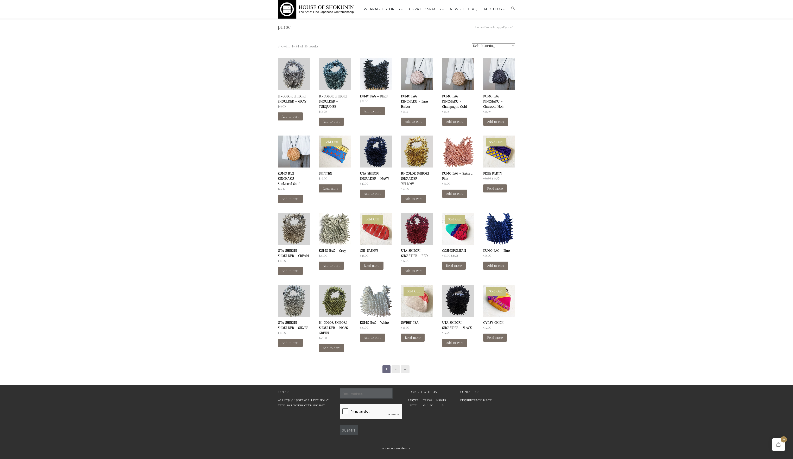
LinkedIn (441, 399)
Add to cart (290, 116)
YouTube (428, 405)
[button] (513, 9)
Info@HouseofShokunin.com (476, 399)
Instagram (413, 399)
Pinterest (412, 405)
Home (479, 27)
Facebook (426, 399)
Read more (330, 188)
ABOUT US (492, 9)
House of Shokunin (401, 448)
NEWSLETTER (462, 9)
